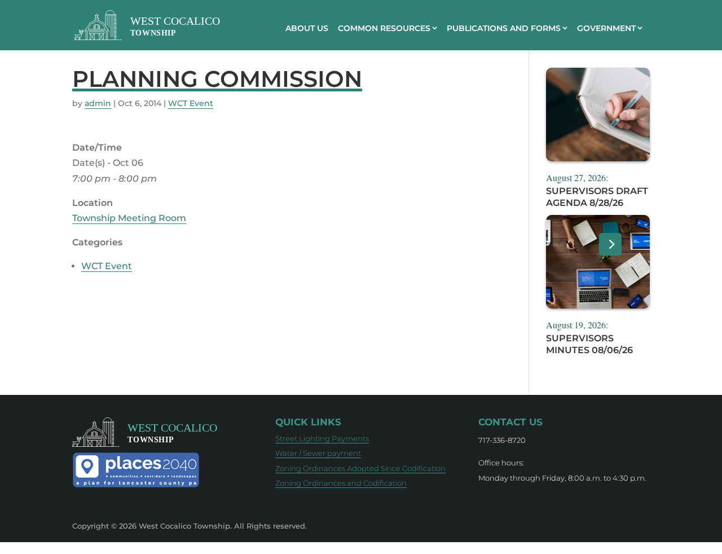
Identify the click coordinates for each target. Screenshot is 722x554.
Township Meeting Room (129, 218)
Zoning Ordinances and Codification (341, 482)
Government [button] (606, 28)
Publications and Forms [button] (504, 28)
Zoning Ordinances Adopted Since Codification (360, 468)
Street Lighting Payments (322, 438)
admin (98, 103)
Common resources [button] (384, 28)
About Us (306, 28)
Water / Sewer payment (318, 453)
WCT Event (190, 103)
